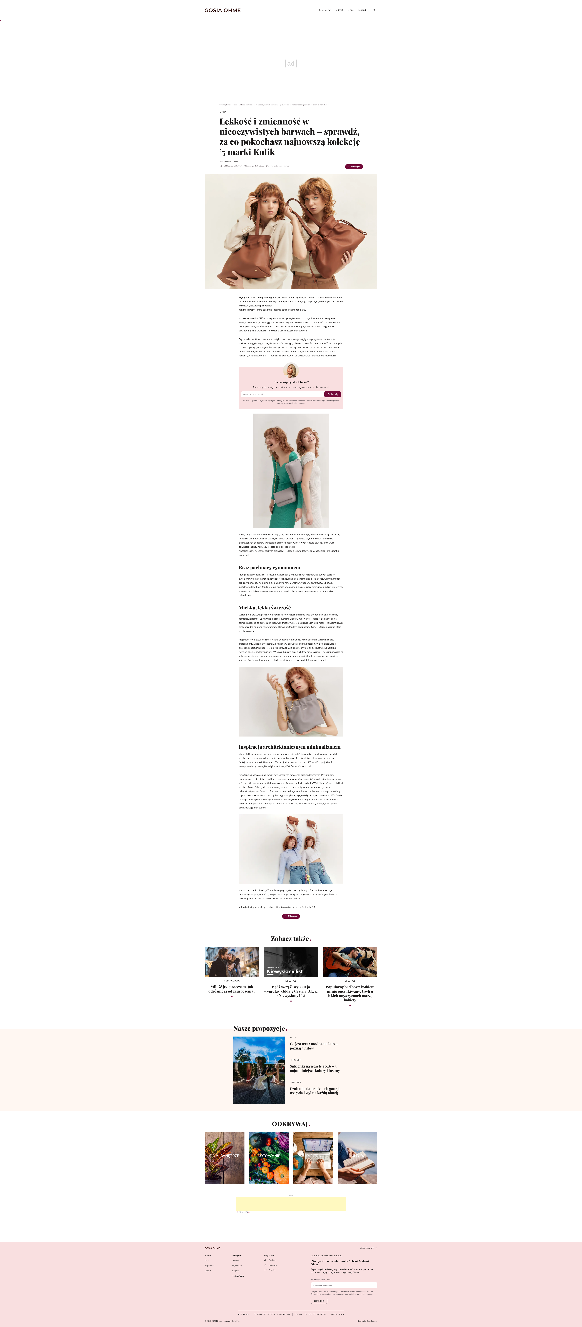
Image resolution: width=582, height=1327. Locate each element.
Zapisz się (332, 394)
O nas (350, 10)
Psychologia (237, 1266)
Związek (235, 1271)
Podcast (339, 10)
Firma (208, 1255)
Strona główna (225, 105)
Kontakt (362, 10)
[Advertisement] (291, 1204)
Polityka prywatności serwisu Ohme (272, 1314)
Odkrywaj (236, 1255)
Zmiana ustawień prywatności (310, 1314)
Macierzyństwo (238, 1276)
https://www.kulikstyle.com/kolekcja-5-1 (295, 907)
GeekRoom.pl (371, 1321)
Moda (235, 105)
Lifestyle (235, 1260)
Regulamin (243, 1314)
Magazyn (323, 10)
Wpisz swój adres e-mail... (321, 1280)
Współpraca (209, 1266)
